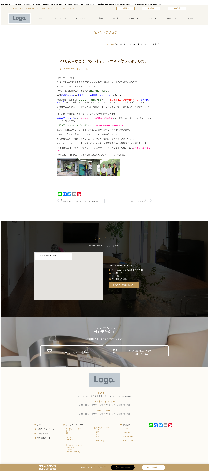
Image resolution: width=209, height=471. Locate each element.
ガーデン (69, 440)
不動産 (115, 18)
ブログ (151, 18)
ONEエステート (104, 410)
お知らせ (169, 18)
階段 (97, 434)
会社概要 (189, 18)
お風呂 (69, 449)
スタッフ (126, 429)
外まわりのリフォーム (74, 429)
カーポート (70, 437)
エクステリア (71, 435)
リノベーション (82, 18)
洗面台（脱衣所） (74, 452)
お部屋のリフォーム (101, 428)
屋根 (68, 433)
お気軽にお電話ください (140, 351)
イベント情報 (128, 436)
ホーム (41, 18)
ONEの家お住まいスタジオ (104, 401)
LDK (97, 430)
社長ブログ (109, 32)
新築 (101, 18)
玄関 (97, 436)
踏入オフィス (104, 393)
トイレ (69, 454)
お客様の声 (133, 18)
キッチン (70, 447)
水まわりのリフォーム (74, 445)
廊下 (97, 432)
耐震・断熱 (100, 441)
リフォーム (58, 18)
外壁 (68, 431)
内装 (97, 439)
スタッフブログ (129, 440)
